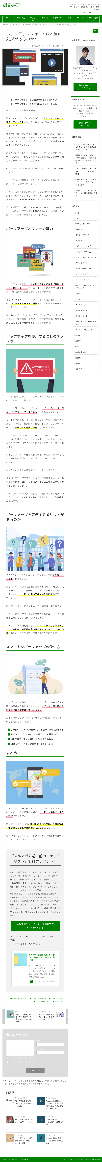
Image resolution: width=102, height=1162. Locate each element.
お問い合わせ (93, 19)
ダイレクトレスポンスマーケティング (85, 286)
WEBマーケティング (19, 999)
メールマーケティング (84, 330)
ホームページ (80, 305)
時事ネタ (78, 347)
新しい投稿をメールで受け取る (24, 1062)
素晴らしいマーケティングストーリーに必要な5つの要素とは (86, 193)
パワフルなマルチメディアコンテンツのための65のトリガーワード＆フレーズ (86, 147)
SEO (77, 213)
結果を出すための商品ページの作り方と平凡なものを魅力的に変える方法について (85, 159)
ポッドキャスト (81, 310)
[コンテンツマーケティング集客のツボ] (12, 4)
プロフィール (32, 19)
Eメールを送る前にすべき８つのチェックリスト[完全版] (42, 957)
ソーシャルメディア (83, 274)
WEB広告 (79, 229)
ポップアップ (59, 1001)
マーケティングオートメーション (85, 323)
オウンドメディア (82, 235)
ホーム (8, 18)
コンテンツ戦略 (56, 999)
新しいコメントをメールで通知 (24, 1057)
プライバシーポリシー (10, 1160)
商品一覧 (44, 18)
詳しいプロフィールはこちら (85, 86)
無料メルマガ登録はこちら (85, 124)
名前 (38, 1041)
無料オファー (80, 358)
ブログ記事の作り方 (43, 1001)
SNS (77, 218)
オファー (78, 241)
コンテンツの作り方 (39, 999)
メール (39, 1049)
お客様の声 (57, 18)
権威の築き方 (80, 352)
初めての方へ (20, 19)
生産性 (78, 363)
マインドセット (81, 316)
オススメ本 (81, 18)
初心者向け (79, 335)
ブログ (69, 18)
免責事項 (25, 1160)
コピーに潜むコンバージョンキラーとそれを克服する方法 (85, 171)
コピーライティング (83, 246)
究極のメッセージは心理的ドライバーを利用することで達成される (85, 182)
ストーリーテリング (83, 269)
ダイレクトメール (82, 280)
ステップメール (81, 263)
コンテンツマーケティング (85, 257)
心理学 (78, 341)
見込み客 (78, 369)
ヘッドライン (80, 299)
